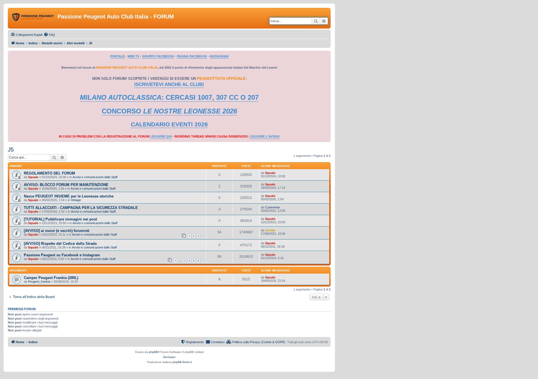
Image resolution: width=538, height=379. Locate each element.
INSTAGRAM (219, 56)
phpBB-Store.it (182, 362)
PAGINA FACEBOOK (192, 56)
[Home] (33, 18)
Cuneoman (272, 207)
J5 (11, 150)
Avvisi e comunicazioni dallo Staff (95, 177)
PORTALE (117, 56)
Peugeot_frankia (39, 281)
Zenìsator (169, 357)
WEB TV (133, 56)
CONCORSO (169, 111)
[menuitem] (49, 34)
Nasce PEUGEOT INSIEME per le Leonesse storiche (68, 196)
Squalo (33, 177)
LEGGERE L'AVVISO (265, 136)
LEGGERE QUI (161, 136)
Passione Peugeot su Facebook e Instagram (62, 255)
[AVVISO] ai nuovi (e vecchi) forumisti (56, 231)
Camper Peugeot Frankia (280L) (51, 278)
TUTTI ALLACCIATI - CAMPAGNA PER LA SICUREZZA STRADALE (81, 208)
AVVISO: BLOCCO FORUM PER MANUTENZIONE (66, 185)
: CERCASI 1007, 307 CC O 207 (169, 97)
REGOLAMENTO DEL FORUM (49, 173)
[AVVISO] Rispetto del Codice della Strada (60, 243)
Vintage (76, 200)
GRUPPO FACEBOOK (158, 56)
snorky (270, 230)
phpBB (153, 352)
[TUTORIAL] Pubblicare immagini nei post (60, 219)
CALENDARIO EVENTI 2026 (169, 124)
